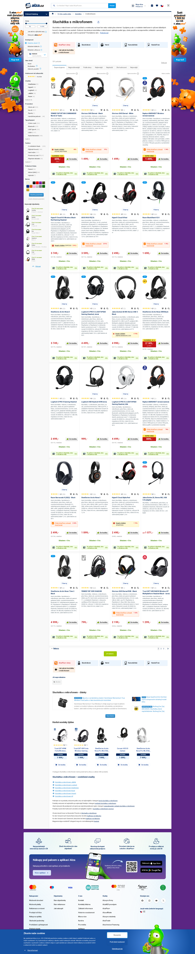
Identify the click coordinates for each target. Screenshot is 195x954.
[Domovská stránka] (53, 14)
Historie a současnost (86, 912)
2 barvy (95, 105)
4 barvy (156, 210)
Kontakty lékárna (84, 904)
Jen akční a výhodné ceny (36, 31)
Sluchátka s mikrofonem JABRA (65, 782)
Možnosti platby (35, 904)
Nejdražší (109, 67)
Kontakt (81, 900)
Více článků (110, 716)
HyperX (30, 87)
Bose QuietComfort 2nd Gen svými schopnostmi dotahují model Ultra (154, 699)
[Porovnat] (77, 110)
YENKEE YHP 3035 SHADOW (91, 591)
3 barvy (64, 210)
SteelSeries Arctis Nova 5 (60, 312)
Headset (96, 821)
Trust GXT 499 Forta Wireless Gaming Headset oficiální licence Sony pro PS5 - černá (81, 750)
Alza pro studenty (109, 917)
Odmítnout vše (117, 949)
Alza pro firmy (108, 900)
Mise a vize (82, 917)
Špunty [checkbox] (30, 113)
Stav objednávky (60, 900)
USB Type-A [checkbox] (32, 129)
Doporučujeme (59, 67)
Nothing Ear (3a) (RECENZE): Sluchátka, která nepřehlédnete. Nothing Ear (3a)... (153, 709)
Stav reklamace (59, 904)
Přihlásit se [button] (139, 6)
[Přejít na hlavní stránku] (34, 5)
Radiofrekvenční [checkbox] (33, 135)
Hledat (112, 6)
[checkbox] (36, 32)
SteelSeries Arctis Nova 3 (90, 497)
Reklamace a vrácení (37, 908)
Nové (29, 64)
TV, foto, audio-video (64, 14)
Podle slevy (87, 67)
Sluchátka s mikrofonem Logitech (66, 785)
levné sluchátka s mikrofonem (108, 801)
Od (26, 23)
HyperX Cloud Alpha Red (121, 497)
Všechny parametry (36, 195)
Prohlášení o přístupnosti (38, 925)
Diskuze (164, 63)
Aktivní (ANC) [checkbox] (32, 172)
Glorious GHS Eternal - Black (92, 113)
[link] (36, 266)
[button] (64, 150)
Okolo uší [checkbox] (31, 107)
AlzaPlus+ (106, 908)
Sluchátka (78, 14)
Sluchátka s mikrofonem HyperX (65, 793)
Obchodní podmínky (36, 921)
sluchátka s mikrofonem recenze (103, 809)
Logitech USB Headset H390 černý (94, 402)
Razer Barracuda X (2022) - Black (63, 497)
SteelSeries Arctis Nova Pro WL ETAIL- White (143, 750)
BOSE (143, 697)
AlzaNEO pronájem (110, 904)
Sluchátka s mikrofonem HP (64, 796)
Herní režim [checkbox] (31, 152)
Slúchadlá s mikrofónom (89, 813)
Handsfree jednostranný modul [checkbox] (35, 116)
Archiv (58, 682)
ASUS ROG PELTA (87, 217)
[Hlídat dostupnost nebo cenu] (74, 110)
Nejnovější (133, 67)
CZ (144, 911)
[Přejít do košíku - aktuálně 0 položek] (168, 5)
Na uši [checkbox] (30, 110)
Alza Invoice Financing (111, 925)
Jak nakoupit (58, 908)
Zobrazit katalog (31, 14)
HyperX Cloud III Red (119, 217)
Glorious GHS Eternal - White (122, 113)
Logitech (31, 90)
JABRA (30, 93)
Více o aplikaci (40, 873)
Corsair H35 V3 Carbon (122, 750)
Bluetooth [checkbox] (31, 126)
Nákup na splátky (35, 917)
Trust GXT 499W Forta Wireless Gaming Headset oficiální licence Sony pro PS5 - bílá (60, 750)
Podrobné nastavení (117, 942)
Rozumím (117, 935)
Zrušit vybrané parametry (36, 199)
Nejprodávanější (74, 67)
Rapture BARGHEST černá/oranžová (156, 402)
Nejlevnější (99, 67)
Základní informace (85, 908)
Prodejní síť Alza (35, 912)
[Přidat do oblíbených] (71, 110)
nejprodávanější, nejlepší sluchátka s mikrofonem (119, 806)
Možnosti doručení (36, 900)
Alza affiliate (107, 912)
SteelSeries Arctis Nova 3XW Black (155, 312)
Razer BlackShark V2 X (151, 217)
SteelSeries (32, 84)
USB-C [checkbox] (30, 132)
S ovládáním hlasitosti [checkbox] (35, 146)
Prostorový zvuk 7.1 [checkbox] (34, 155)
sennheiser (78, 698)
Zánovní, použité (33, 69)
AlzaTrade (106, 921)
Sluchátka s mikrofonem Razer (65, 790)
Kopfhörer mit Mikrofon (94, 816)
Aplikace (81, 929)
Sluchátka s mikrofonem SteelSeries (67, 788)
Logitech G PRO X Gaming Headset (64, 402)
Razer (30, 96)
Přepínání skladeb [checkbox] (34, 158)
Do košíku (73, 159)
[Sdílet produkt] (98, 22)
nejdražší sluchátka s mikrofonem (105, 803)
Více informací (32, 950)
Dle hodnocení (122, 67)
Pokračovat (104, 33)
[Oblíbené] (157, 5)
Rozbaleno (31, 66)
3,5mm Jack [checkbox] (32, 123)
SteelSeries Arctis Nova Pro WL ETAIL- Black (102, 750)
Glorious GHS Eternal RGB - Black (124, 591)
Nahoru (56, 648)
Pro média (82, 925)
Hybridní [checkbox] (31, 175)
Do (46, 23)
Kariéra (81, 921)
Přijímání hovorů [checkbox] (33, 149)
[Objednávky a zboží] (152, 5)
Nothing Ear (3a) (147, 706)
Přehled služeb (34, 929)
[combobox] (79, 5)
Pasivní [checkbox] (30, 169)
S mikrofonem (90, 14)
